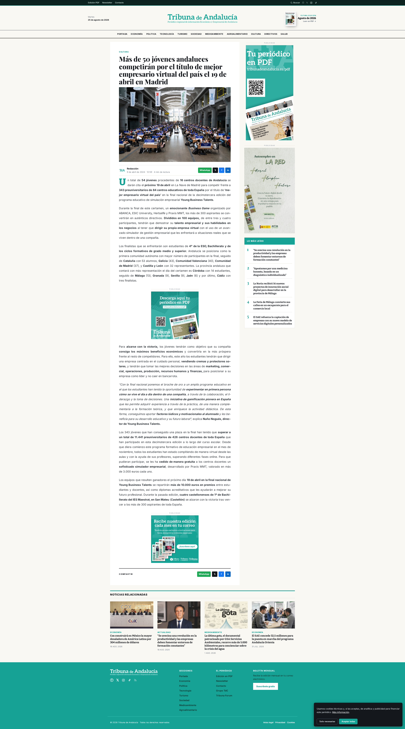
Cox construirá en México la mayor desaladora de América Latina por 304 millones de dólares (131, 639)
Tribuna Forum (224, 695)
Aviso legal (268, 722)
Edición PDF (93, 2)
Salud (284, 34)
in (228, 170)
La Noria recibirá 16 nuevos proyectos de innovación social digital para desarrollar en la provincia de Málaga (271, 288)
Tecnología (167, 34)
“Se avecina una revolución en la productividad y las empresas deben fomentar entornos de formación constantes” (271, 255)
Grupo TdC (222, 690)
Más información (340, 712)
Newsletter (107, 2)
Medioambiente (214, 34)
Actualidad (164, 632)
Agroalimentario (237, 34)
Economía (137, 34)
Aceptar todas (348, 721)
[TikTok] (316, 3)
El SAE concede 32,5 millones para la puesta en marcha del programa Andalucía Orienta (272, 639)
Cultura (256, 34)
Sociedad (196, 34)
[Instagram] (311, 3)
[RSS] (135, 680)
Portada (122, 34)
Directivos (270, 34)
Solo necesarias (327, 721)
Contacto (119, 2)
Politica (151, 34)
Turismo (182, 34)
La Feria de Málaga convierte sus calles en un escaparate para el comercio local (271, 305)
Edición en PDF (224, 676)
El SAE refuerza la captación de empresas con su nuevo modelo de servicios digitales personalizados (272, 320)
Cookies (291, 722)
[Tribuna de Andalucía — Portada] (202, 18)
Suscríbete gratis (265, 686)
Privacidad (280, 722)
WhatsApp (205, 170)
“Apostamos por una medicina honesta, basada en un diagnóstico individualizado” (270, 271)
